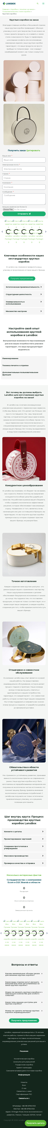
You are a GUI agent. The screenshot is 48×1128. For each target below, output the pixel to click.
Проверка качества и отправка (19, 863)
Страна (5, 174)
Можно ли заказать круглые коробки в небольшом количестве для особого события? (23, 993)
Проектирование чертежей (17, 839)
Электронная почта (10, 165)
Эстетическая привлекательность (22, 287)
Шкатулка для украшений (24, 1062)
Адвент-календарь (24, 1068)
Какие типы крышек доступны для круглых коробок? (21, 1003)
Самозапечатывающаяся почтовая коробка (24, 1071)
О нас (24, 1088)
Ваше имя (6, 156)
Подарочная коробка (24, 1065)
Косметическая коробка (24, 1059)
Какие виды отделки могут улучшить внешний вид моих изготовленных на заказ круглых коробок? (22, 983)
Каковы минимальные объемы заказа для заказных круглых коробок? (22, 974)
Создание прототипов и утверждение (16, 847)
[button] (38, 3)
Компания (6, 183)
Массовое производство (16, 856)
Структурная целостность (19, 294)
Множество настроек (16, 311)
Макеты (24, 1082)
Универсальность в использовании (15, 303)
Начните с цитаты (13, 831)
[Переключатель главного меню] (43, 3)
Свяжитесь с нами (24, 1091)
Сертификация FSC (24, 1094)
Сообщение (7, 192)
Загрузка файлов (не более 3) (14, 207)
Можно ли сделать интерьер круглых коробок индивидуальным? (22, 1011)
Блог (24, 1085)
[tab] (24, 359)
